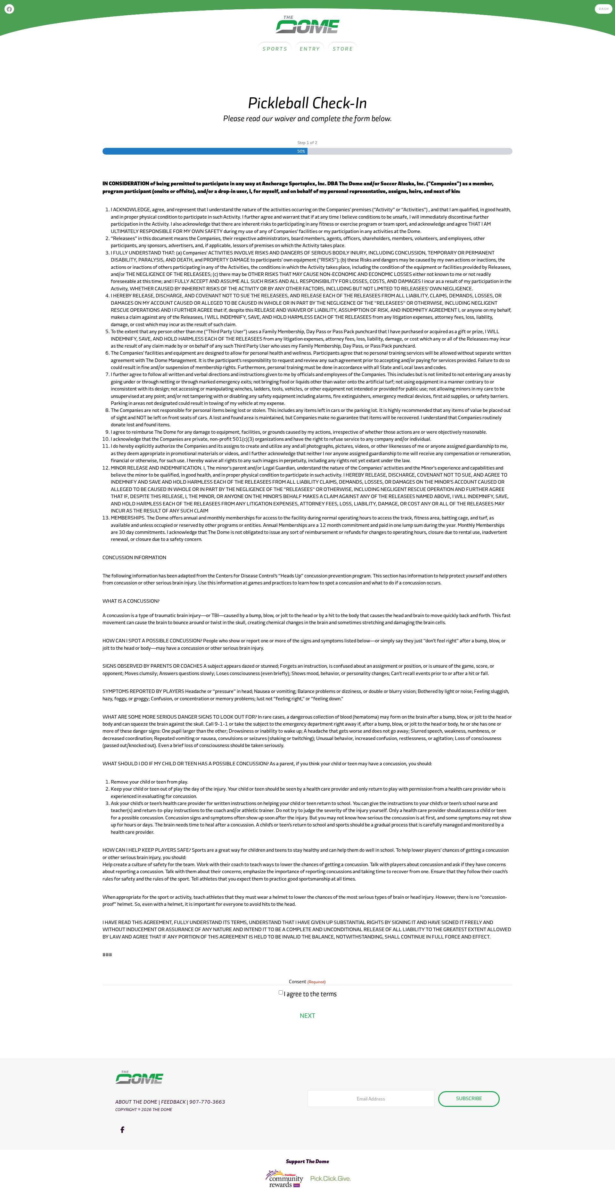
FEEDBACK (173, 1101)
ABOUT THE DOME (136, 1101)
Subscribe (469, 1098)
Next (307, 1015)
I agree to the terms (310, 993)
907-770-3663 (207, 1101)
